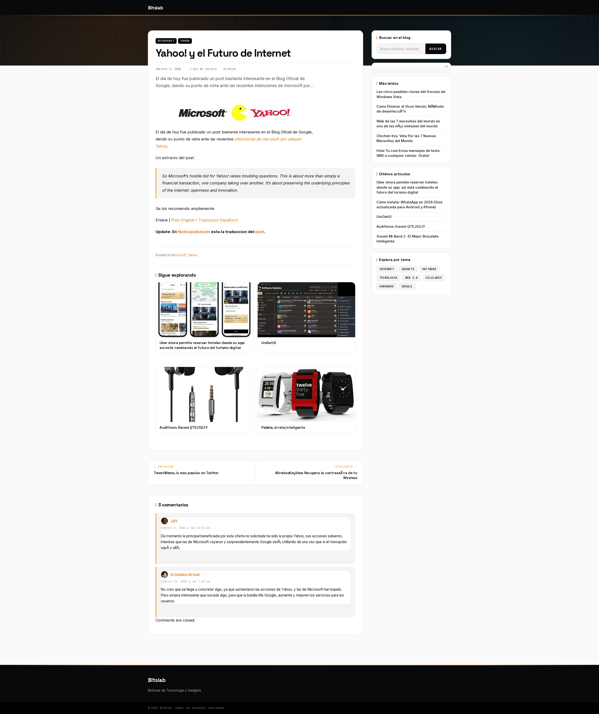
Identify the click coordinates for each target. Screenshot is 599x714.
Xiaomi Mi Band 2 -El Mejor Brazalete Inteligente (407, 238)
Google (407, 286)
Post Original (182, 220)
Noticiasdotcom (194, 231)
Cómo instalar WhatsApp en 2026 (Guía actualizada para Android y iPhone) (409, 204)
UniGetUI (383, 217)
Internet (387, 269)
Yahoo (185, 40)
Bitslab (155, 8)
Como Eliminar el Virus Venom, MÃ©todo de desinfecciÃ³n (410, 109)
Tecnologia (389, 277)
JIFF (174, 521)
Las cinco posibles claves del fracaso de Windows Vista (410, 94)
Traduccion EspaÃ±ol (217, 220)
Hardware (387, 286)
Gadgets (408, 269)
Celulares (434, 277)
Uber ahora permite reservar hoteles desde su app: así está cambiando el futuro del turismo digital (407, 187)
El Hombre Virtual (185, 574)
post (259, 231)
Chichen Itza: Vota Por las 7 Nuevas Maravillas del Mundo (406, 138)
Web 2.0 (411, 277)
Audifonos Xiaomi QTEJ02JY (400, 226)
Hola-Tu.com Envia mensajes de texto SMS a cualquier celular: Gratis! (408, 153)
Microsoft (166, 40)
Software (429, 269)
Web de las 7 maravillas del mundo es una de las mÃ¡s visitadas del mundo (408, 123)
